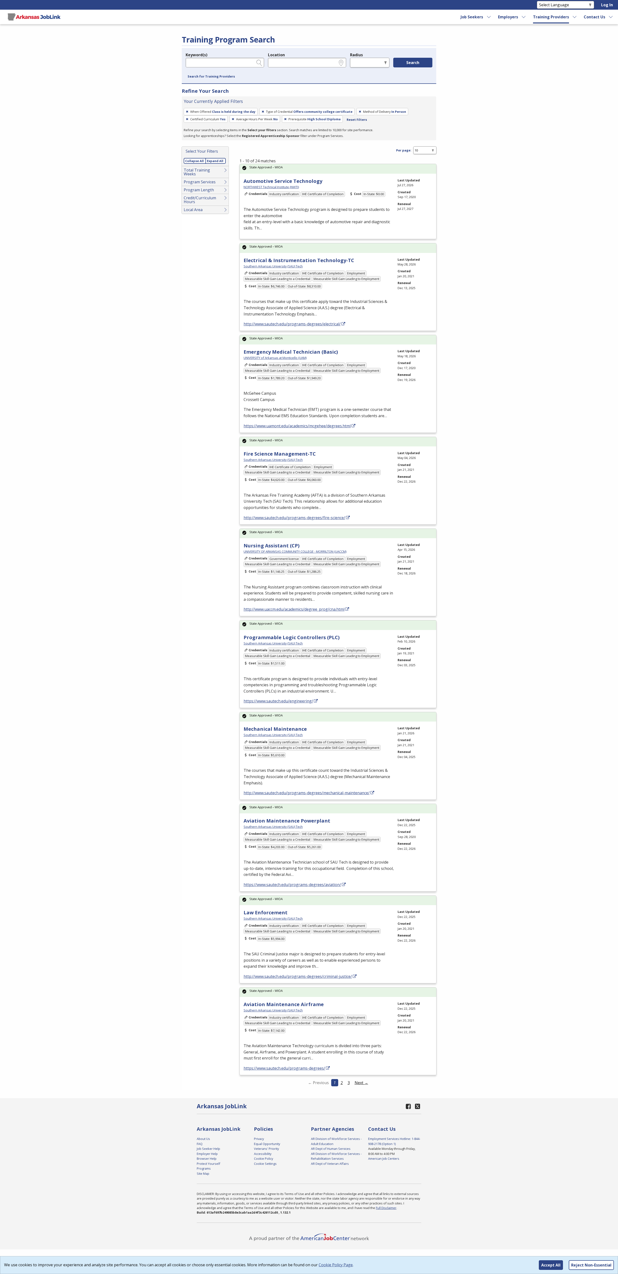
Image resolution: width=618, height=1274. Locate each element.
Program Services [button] (200, 182)
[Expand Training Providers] (575, 17)
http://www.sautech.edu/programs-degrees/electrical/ (292, 324)
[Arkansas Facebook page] (408, 1106)
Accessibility (262, 1154)
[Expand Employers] (524, 17)
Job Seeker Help (208, 1148)
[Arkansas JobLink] (34, 17)
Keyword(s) (196, 54)
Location (276, 54)
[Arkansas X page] (417, 1106)
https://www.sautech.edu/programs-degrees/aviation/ (292, 884)
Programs (204, 1168)
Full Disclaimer (386, 1208)
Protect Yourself (208, 1163)
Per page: (403, 150)
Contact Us (594, 17)
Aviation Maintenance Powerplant (287, 820)
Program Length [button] (199, 190)
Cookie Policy (263, 1158)
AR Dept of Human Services (331, 1148)
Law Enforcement (266, 912)
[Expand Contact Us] (611, 17)
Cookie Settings (265, 1163)
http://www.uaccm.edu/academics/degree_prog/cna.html (294, 609)
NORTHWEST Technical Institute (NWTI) (271, 187)
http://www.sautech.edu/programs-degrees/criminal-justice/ (298, 976)
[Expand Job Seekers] (489, 17)
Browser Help (207, 1158)
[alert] (338, 168)
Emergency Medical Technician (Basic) (291, 352)
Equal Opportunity (267, 1144)
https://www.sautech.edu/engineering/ (278, 701)
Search (412, 62)
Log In (607, 4)
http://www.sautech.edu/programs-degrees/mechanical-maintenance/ (307, 792)
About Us (203, 1139)
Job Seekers (472, 17)
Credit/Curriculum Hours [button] (200, 199)
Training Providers (551, 17)
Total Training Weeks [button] (197, 172)
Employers (508, 17)
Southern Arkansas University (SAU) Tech (273, 266)
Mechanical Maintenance (275, 729)
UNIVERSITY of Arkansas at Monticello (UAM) (275, 358)
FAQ (200, 1144)
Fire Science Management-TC (280, 454)
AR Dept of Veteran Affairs (330, 1163)
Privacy (259, 1139)
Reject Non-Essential (591, 1265)
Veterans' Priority (266, 1148)
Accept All (551, 1265)
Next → (361, 1082)
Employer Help (207, 1154)
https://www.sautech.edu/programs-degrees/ (284, 1068)
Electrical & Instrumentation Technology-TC (299, 260)
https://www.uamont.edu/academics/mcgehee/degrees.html (297, 426)
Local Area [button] (193, 209)
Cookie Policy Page (336, 1264)
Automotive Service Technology (283, 181)
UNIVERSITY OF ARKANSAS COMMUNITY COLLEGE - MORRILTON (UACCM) (295, 551)
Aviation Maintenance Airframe (284, 1004)
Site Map (203, 1173)
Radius (356, 54)
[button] (211, 76)
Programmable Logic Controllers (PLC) (292, 637)
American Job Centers (383, 1158)
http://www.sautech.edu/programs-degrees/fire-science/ (294, 517)
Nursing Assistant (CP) (272, 545)
